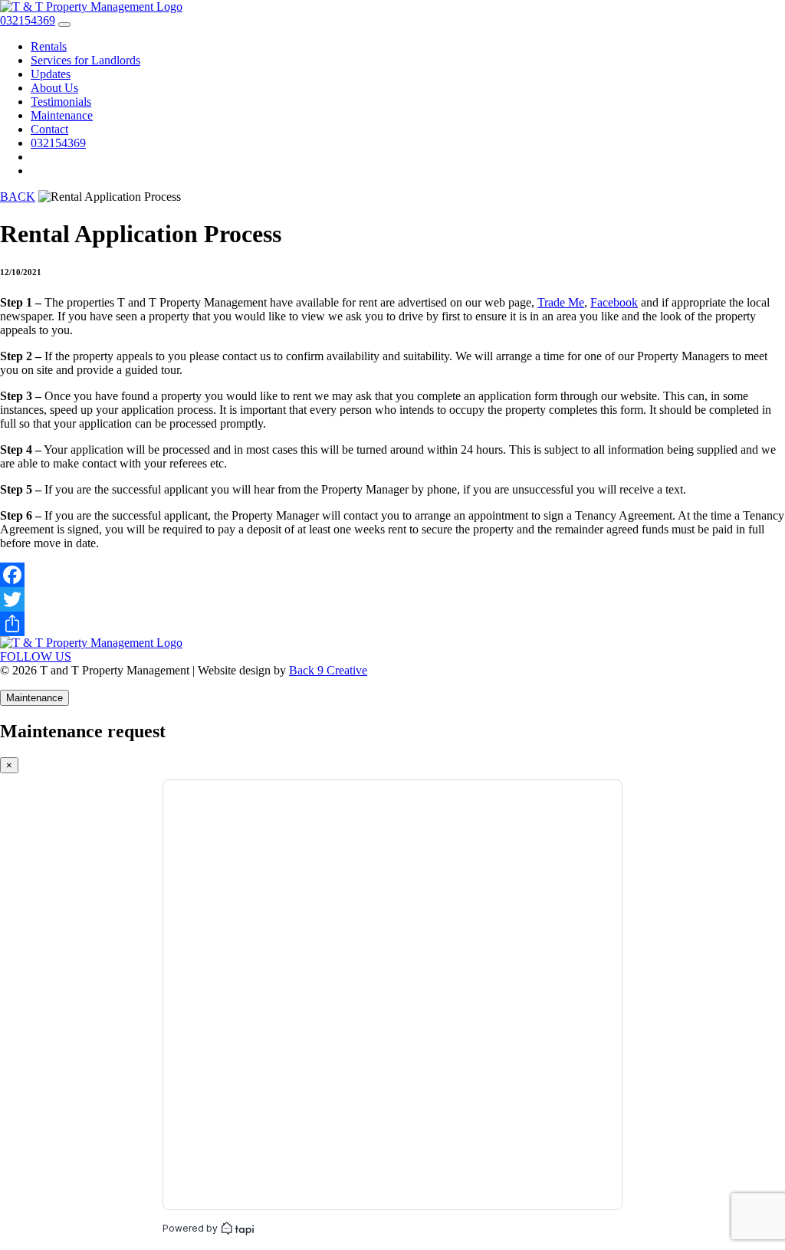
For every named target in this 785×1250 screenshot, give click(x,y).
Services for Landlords (85, 60)
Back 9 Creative (328, 670)
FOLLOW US (35, 656)
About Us (54, 87)
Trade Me (560, 302)
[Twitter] (392, 599)
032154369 (58, 142)
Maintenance (62, 115)
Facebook (614, 302)
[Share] (392, 624)
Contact (49, 129)
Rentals (49, 46)
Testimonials (61, 101)
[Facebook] (392, 575)
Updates (51, 73)
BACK (17, 196)
